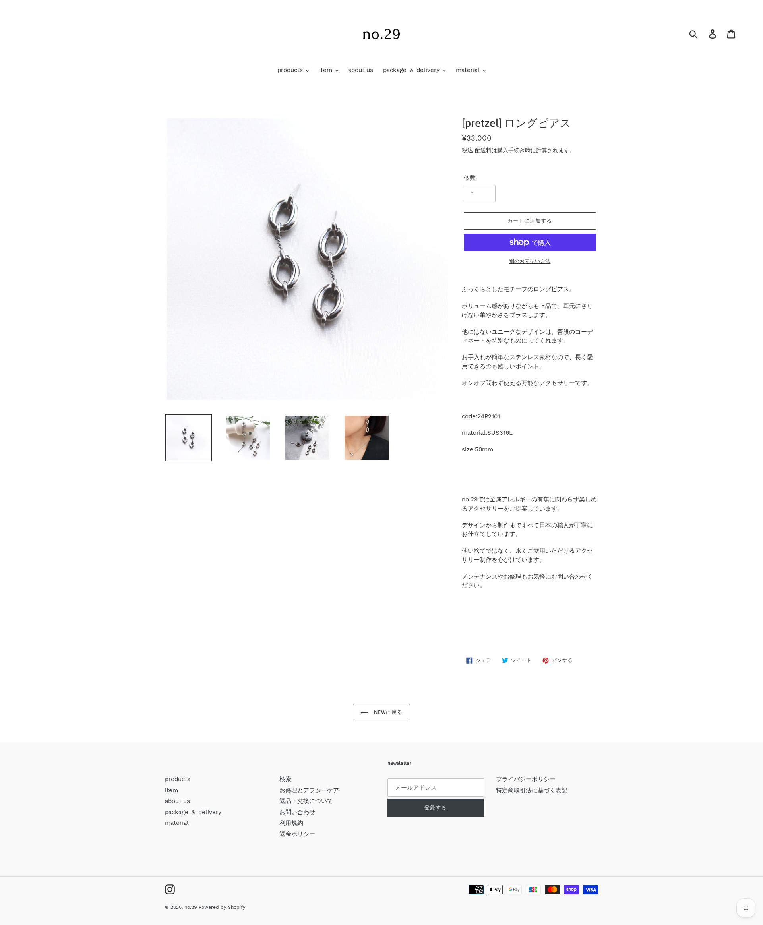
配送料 (483, 150)
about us (177, 801)
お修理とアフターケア (309, 790)
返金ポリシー (297, 834)
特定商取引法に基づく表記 (531, 790)
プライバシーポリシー (526, 779)
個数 (470, 178)
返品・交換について (306, 801)
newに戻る (387, 712)
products (177, 779)
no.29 (190, 907)
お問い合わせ (297, 812)
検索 (285, 779)
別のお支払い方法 (529, 261)
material (177, 822)
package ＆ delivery (193, 812)
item (171, 790)
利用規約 (291, 822)
